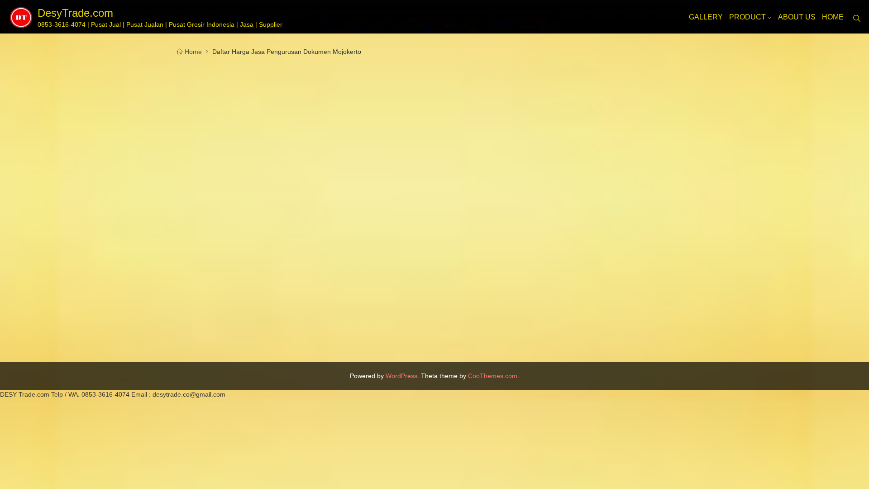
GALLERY (706, 17)
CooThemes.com (492, 375)
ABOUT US (797, 17)
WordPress (401, 375)
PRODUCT (747, 16)
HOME (833, 17)
